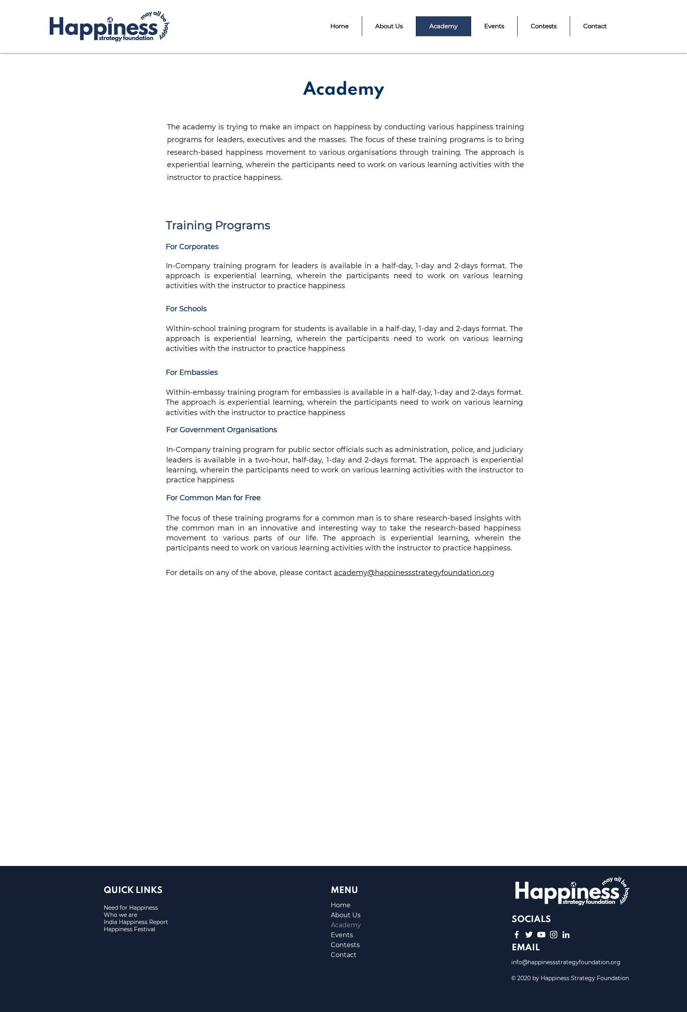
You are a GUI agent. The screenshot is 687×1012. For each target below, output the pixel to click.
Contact (344, 955)
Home (341, 905)
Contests (345, 945)
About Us (346, 915)
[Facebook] (517, 935)
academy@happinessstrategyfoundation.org (414, 572)
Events (342, 935)
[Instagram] (554, 935)
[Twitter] (529, 935)
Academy (346, 925)
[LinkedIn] (566, 935)
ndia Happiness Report (136, 922)
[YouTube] (541, 935)
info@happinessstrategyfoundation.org (566, 962)
